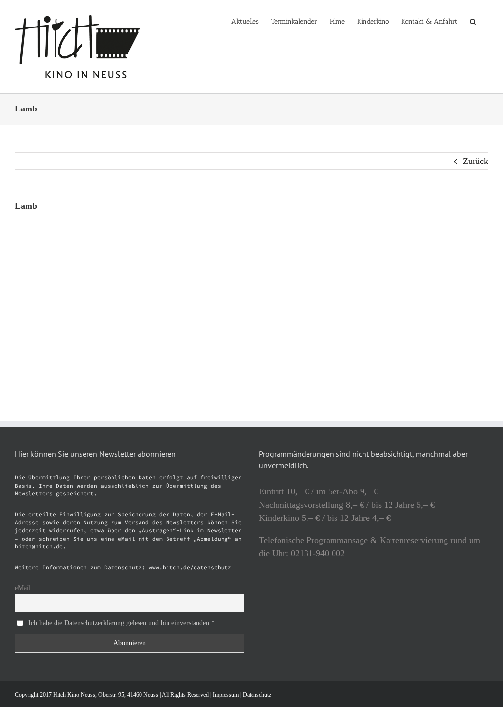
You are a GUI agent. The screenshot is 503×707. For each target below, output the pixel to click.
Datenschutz (257, 694)
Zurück (475, 161)
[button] (473, 20)
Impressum (226, 694)
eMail (22, 588)
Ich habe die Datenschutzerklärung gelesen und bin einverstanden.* (121, 622)
